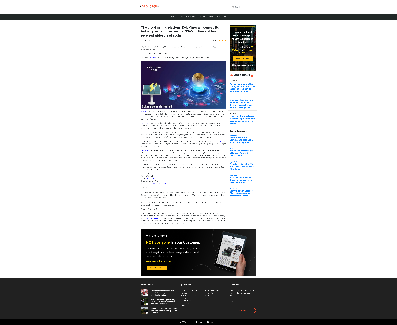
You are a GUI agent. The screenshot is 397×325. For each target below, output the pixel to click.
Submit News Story (242, 59)
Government (190, 17)
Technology (184, 303)
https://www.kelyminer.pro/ (157, 183)
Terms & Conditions (212, 290)
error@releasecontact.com (153, 218)
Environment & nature (188, 295)
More (225, 17)
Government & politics (188, 300)
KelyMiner (218, 141)
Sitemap (208, 295)
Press (218, 17)
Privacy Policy (210, 293)
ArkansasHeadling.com (194, 322)
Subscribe (242, 310)
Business (201, 17)
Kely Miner (152, 58)
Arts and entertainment (188, 290)
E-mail (232, 301)
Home (173, 17)
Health (210, 17)
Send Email (150, 178)
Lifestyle (183, 305)
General (180, 17)
